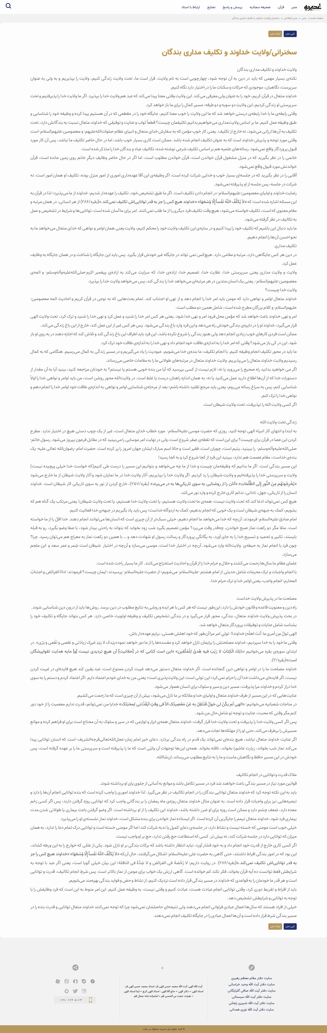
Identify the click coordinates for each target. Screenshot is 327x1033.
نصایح (211, 7)
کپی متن (290, 34)
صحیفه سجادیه (260, 7)
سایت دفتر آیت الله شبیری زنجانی (251, 1003)
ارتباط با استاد (190, 7)
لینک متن (275, 34)
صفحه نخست (316, 18)
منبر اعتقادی (290, 18)
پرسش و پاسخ (232, 7)
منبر (294, 7)
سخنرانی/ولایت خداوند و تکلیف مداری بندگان (256, 18)
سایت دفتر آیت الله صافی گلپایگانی (252, 990)
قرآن (281, 7)
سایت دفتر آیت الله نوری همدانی (252, 1009)
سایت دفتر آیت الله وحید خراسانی (252, 984)
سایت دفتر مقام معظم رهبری (251, 978)
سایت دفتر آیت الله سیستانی (251, 997)
